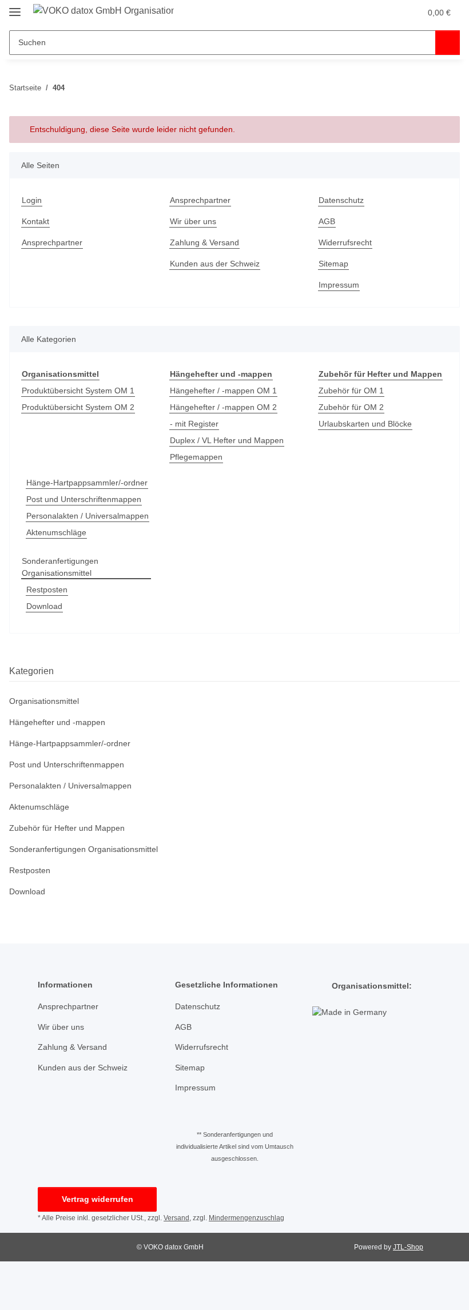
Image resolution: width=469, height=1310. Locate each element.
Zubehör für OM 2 (351, 407)
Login (32, 200)
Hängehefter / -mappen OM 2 (223, 407)
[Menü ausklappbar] (15, 7)
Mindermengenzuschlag (246, 1218)
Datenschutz (341, 200)
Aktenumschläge (56, 532)
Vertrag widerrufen (97, 1199)
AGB (327, 221)
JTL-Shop (408, 1247)
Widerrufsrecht (345, 242)
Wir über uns (193, 221)
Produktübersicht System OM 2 (78, 407)
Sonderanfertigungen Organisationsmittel (60, 567)
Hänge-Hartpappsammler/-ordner (87, 482)
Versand (176, 1218)
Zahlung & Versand (204, 242)
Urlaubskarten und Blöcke (365, 423)
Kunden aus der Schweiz (215, 263)
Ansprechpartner (52, 242)
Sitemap (333, 263)
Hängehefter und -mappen (57, 722)
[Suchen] (447, 42)
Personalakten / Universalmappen (87, 515)
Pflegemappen (196, 456)
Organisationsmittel (44, 701)
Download (44, 606)
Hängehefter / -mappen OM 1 (223, 390)
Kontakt (35, 221)
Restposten (46, 589)
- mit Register (194, 423)
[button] (387, 12)
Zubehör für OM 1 (351, 390)
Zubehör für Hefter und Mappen (67, 828)
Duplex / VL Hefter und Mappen (227, 440)
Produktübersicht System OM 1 (78, 390)
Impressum (339, 284)
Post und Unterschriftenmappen (83, 499)
